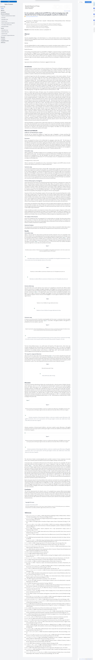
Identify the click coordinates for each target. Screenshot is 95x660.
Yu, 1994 (68, 108)
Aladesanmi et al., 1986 (53, 473)
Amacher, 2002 (61, 94)
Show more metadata (67, 10)
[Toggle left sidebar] (0, 3)
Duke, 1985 (41, 86)
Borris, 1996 (63, 71)
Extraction (3, 17)
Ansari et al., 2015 (45, 476)
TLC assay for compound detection (7, 35)
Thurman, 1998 (27, 102)
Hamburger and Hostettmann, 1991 (59, 460)
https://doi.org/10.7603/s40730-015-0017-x (32, 16)
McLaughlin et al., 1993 (54, 347)
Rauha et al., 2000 (28, 474)
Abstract (2, 10)
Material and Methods (5, 14)
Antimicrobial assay (5, 31)
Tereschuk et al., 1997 (52, 474)
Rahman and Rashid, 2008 (43, 168)
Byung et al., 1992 (57, 114)
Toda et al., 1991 (51, 387)
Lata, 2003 (58, 112)
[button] (88, 2)
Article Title (2, 6)
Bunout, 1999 (59, 106)
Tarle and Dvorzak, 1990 (44, 474)
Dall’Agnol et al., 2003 (46, 470)
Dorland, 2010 (67, 77)
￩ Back (8, 1)
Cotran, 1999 (27, 116)
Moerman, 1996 (51, 73)
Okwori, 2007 (54, 350)
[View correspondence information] (32, 20)
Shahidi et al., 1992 (47, 395)
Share (82, 2)
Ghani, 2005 (60, 140)
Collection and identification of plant (8, 15)
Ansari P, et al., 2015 (36, 385)
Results (2, 28)
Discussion (3, 37)
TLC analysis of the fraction (6, 24)
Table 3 (50, 355)
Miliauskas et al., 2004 (54, 393)
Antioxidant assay (4, 19)
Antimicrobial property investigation (8, 22)
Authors (2, 8)
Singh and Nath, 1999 (35, 474)
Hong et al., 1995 (38, 387)
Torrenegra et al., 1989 (60, 474)
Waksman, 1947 (33, 80)
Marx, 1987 (65, 117)
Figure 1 (64, 237)
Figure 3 (45, 320)
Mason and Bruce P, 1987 (47, 86)
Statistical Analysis (4, 26)
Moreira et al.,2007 (47, 350)
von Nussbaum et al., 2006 (55, 82)
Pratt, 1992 (46, 120)
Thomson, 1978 (54, 86)
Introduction (3, 12)
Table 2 (35, 291)
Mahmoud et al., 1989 (60, 473)
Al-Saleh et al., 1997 (45, 473)
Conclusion (3, 39)
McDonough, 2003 (28, 98)
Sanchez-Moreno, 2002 (64, 238)
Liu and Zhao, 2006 (32, 154)
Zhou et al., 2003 (41, 102)
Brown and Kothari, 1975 (64, 214)
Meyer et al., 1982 (50, 482)
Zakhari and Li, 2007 (46, 100)
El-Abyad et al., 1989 (64, 470)
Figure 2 (27, 400)
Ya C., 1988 (57, 89)
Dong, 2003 (63, 388)
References (3, 42)
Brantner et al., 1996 (35, 86)
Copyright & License (5, 40)
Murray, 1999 (58, 238)
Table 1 (36, 241)
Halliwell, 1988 (63, 108)
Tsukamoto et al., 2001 (34, 102)
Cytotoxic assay (4, 21)
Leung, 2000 (68, 388)
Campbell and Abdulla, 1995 (65, 114)
